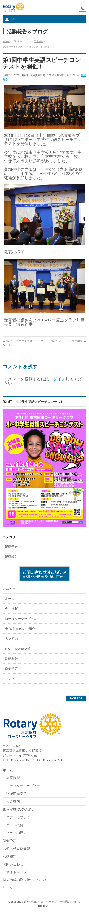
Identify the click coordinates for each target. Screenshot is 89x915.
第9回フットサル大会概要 (68, 341)
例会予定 (11, 668)
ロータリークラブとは (21, 618)
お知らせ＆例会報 (18, 649)
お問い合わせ (13, 864)
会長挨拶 (11, 608)
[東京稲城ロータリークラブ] (13, 7)
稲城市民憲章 (16, 793)
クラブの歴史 (16, 833)
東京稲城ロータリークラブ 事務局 (46, 901)
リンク (10, 678)
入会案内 (11, 639)
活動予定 (11, 547)
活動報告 (11, 557)
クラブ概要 (14, 825)
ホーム (10, 598)
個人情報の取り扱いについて (25, 880)
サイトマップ (16, 872)
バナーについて (18, 817)
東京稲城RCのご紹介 (20, 629)
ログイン (57, 379)
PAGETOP (76, 698)
